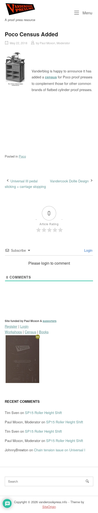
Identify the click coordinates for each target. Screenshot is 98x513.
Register (11, 326)
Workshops (13, 331)
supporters (49, 321)
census (51, 77)
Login (88, 250)
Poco (22, 156)
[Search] (87, 481)
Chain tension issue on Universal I (59, 449)
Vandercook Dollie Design (69, 180)
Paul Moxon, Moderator (55, 43)
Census (30, 331)
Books (44, 331)
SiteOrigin (49, 506)
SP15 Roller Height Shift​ (43, 412)
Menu (86, 13)
